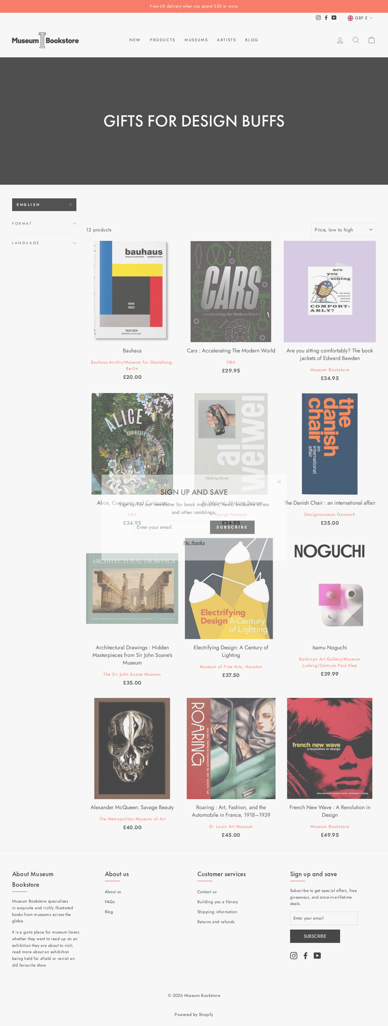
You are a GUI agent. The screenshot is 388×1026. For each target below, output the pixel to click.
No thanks (194, 538)
